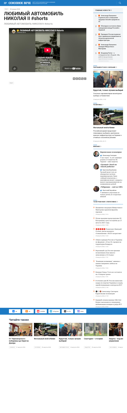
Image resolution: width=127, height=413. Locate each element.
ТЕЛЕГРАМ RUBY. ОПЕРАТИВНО (104, 202)
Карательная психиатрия (111, 152)
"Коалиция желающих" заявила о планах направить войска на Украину (108, 263)
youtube (42, 311)
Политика (97, 105)
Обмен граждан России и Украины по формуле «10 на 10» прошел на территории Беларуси (109, 242)
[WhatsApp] (85, 78)
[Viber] (82, 78)
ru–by (69, 311)
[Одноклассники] (77, 78)
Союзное (12, 347)
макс (82, 311)
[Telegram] (79, 78)
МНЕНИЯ (96, 146)
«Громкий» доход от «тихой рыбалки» (108, 165)
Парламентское (64, 347)
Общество (87, 347)
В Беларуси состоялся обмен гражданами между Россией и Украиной (109, 28)
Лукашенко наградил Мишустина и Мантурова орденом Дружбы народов (109, 209)
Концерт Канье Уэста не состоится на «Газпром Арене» (109, 273)
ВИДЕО (6, 9)
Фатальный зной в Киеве (103, 127)
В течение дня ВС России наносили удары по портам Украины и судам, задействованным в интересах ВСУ (109, 283)
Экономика (113, 347)
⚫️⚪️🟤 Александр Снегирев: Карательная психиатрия (107, 292)
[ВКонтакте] (74, 78)
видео (11, 83)
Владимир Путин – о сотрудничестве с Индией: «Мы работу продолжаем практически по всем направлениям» (109, 57)
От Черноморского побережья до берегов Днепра (19, 341)
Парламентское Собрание (104, 67)
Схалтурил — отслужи (93, 339)
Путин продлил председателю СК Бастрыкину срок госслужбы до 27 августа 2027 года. (109, 220)
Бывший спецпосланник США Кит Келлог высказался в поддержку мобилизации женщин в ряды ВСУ (109, 302)
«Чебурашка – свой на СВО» (111, 187)
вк (16, 311)
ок (29, 311)
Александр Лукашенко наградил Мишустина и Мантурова (107, 46)
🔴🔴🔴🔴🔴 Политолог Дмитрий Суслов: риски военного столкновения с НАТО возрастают (109, 231)
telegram (56, 311)
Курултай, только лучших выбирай (108, 90)
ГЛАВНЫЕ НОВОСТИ (102, 10)
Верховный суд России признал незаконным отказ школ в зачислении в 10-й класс (108, 252)
